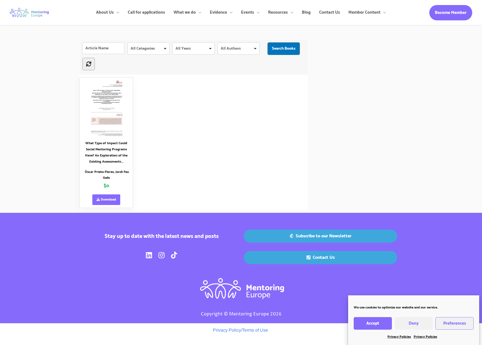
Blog (306, 12)
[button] (450, 12)
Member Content (364, 12)
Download (108, 199)
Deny (414, 323)
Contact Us (329, 12)
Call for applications (146, 12)
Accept (372, 323)
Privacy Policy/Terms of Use (240, 330)
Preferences (454, 323)
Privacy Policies (399, 336)
